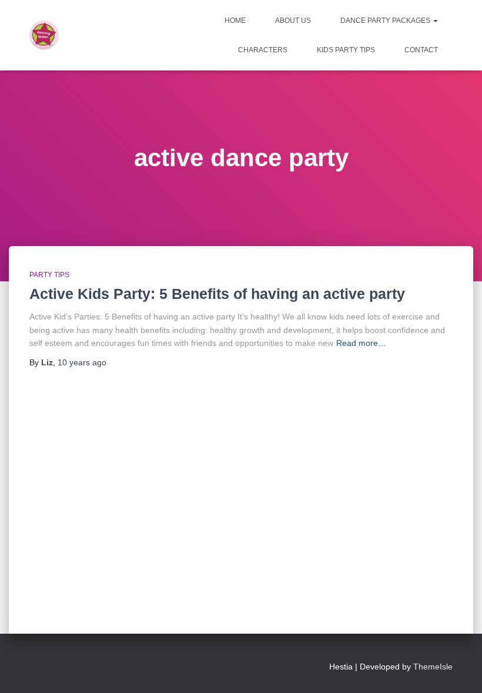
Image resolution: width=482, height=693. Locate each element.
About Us (293, 20)
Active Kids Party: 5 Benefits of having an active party (217, 293)
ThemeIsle (433, 666)
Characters (262, 50)
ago (82, 362)
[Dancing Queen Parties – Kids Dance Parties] (44, 35)
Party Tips (49, 275)
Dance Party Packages (386, 20)
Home (235, 20)
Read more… (361, 343)
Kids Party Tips (346, 50)
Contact (421, 50)
